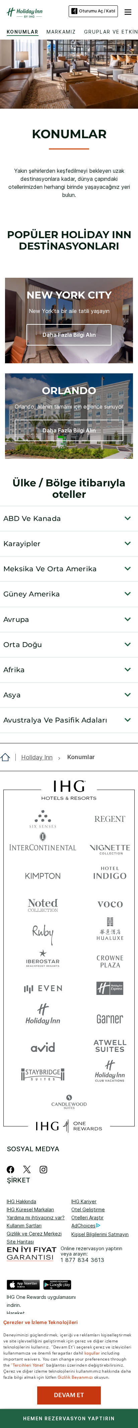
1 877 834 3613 (83, 1260)
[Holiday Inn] (25, 12)
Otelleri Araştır (87, 1217)
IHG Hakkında (21, 1201)
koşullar (92, 1353)
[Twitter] (26, 1169)
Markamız (61, 32)
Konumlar (23, 32)
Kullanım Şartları (24, 1225)
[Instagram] (43, 1169)
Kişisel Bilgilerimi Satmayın (100, 1234)
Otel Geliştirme (88, 1209)
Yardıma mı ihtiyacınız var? (36, 1217)
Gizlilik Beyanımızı (75, 1377)
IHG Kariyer (83, 1201)
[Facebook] (12, 1169)
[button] (128, 11)
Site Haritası (20, 1242)
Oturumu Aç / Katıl (97, 10)
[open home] (7, 757)
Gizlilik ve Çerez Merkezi (34, 1233)
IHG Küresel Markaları (30, 1209)
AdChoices (83, 1225)
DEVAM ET (69, 1395)
